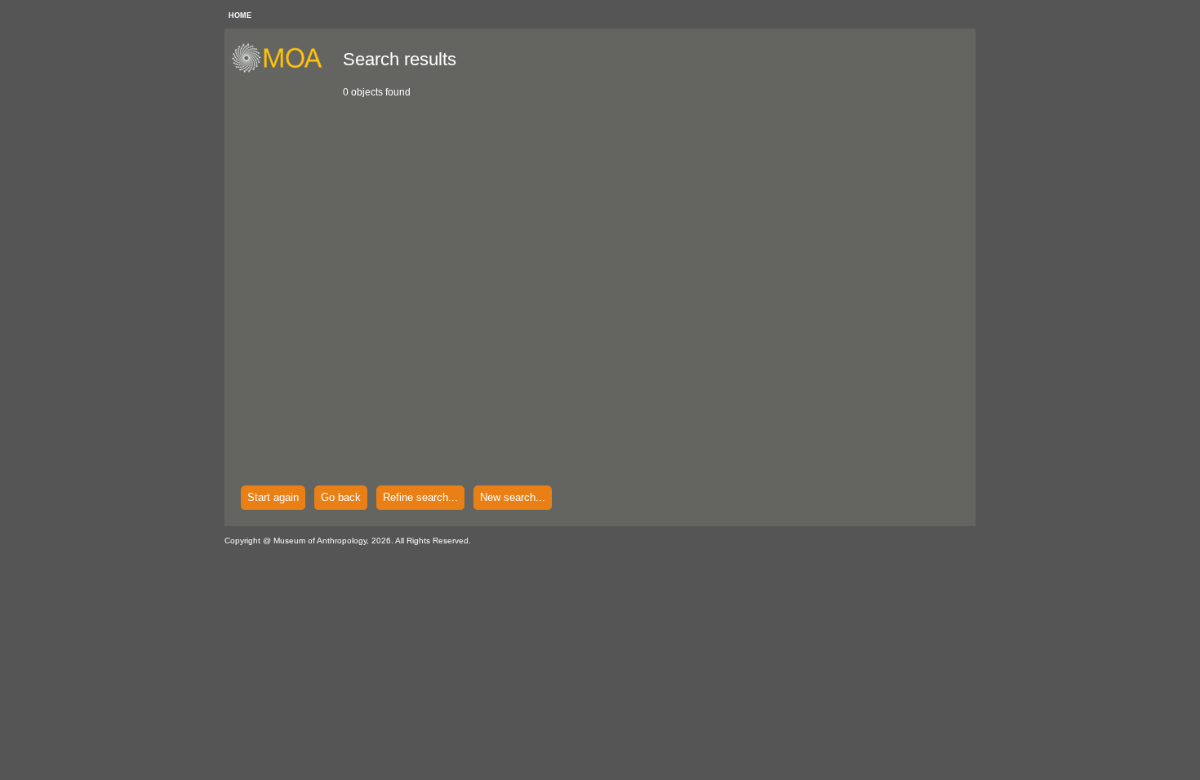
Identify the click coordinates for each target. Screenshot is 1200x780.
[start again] (283, 70)
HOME (240, 15)
